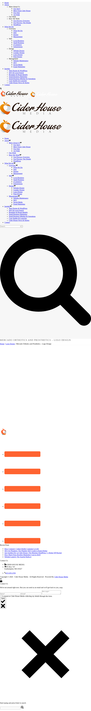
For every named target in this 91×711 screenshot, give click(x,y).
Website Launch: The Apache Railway (18, 557)
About (6, 5)
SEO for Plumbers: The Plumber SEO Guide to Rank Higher (25, 551)
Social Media (18, 65)
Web (15, 33)
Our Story (16, 9)
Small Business (18, 43)
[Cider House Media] (31, 116)
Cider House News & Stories (19, 83)
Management (17, 37)
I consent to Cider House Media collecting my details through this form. (27, 596)
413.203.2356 (11, 573)
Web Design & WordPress (18, 71)
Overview (12, 165)
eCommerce (17, 45)
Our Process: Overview (21, 21)
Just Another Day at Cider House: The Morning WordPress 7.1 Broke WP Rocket (33, 553)
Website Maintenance (20, 61)
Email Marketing (19, 67)
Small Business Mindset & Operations (22, 79)
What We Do (9, 27)
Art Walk (16, 15)
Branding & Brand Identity (18, 75)
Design (15, 35)
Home (6, 3)
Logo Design (18, 55)
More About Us (14, 143)
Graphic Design (18, 53)
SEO (15, 63)
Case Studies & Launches (18, 81)
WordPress (17, 25)
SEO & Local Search (16, 73)
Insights (7, 69)
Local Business (18, 41)
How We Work (14, 155)
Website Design (18, 51)
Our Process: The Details (22, 23)
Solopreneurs (18, 47)
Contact (7, 85)
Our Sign (16, 13)
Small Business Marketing (18, 77)
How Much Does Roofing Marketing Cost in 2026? (22, 555)
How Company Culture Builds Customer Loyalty (21, 549)
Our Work (12, 153)
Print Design (17, 57)
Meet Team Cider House (22, 11)
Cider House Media (61, 577)
